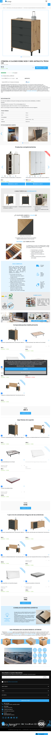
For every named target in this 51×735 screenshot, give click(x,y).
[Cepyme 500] (41, 723)
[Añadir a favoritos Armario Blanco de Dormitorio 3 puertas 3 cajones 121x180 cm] (24, 179)
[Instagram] (3, 717)
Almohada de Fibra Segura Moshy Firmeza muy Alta (36, 461)
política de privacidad (12, 681)
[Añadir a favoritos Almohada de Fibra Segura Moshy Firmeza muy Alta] (48, 460)
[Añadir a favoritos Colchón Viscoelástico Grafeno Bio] (48, 581)
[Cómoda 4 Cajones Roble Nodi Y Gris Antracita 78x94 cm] (13, 334)
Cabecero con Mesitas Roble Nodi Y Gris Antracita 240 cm (13, 395)
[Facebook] (8, 717)
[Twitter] (16, 717)
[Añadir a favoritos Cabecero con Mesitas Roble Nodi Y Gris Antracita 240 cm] (24, 393)
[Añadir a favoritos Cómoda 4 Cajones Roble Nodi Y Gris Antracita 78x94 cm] (24, 340)
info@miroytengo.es (8, 709)
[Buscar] (49, 4)
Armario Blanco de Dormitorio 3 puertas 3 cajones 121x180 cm (12, 177)
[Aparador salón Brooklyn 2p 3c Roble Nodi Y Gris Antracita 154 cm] (38, 524)
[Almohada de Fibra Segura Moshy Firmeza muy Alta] (38, 453)
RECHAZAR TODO (25, 372)
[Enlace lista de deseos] (46, 1)
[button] (49, 133)
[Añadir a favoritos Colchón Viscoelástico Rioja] (24, 486)
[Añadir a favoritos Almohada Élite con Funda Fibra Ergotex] (24, 581)
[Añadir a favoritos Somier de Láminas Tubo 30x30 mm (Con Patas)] (48, 340)
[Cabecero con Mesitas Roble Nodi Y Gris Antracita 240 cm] (13, 387)
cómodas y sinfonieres (32, 91)
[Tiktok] (5, 717)
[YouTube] (11, 717)
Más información (20, 366)
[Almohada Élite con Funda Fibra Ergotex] (13, 575)
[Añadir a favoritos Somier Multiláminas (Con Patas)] (24, 460)
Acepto (25, 369)
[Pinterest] (14, 717)
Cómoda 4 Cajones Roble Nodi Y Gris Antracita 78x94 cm (12, 342)
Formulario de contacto (9, 711)
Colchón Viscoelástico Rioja (6, 488)
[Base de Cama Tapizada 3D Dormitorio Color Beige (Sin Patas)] (38, 548)
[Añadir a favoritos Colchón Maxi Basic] (48, 367)
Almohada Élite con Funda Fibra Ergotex (9, 583)
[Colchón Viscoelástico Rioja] (13, 480)
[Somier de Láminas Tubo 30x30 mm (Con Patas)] (38, 334)
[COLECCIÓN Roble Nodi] (25, 317)
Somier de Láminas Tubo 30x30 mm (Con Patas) (35, 342)
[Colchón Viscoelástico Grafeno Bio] (38, 575)
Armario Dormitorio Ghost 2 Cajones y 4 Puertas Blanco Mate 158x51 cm (38, 177)
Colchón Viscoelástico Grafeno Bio (33, 583)
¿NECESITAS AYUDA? (25, 700)
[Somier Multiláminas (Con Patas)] (13, 453)
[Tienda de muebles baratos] (9, 1)
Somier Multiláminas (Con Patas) (8, 461)
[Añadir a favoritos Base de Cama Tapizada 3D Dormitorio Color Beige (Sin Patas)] (48, 555)
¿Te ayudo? (40, 734)
